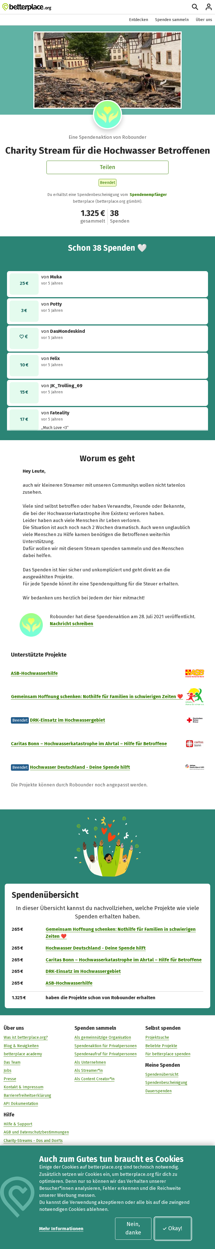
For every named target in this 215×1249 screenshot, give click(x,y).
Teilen (107, 167)
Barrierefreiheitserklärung (27, 1095)
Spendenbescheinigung (166, 1082)
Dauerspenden (158, 1091)
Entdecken (138, 19)
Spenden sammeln (172, 19)
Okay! (175, 1228)
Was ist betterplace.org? (26, 1037)
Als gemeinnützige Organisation (102, 1037)
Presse (10, 1079)
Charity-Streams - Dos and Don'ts (33, 1140)
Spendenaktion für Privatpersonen (105, 1045)
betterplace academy (23, 1054)
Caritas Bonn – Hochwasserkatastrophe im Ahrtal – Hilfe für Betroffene (89, 743)
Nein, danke (133, 1228)
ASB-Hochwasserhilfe (34, 673)
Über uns (204, 19)
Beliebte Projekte (161, 1045)
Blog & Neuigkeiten (21, 1045)
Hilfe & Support (18, 1124)
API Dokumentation (21, 1103)
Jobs (7, 1070)
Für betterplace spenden (167, 1054)
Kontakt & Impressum (23, 1087)
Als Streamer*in (88, 1070)
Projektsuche (157, 1037)
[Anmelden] (208, 6)
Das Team (12, 1062)
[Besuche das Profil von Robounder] (107, 114)
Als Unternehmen (90, 1062)
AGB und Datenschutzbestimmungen (36, 1132)
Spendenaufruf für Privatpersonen (105, 1054)
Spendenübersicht (161, 1074)
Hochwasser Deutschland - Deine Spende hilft (80, 767)
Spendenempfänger (148, 194)
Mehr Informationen (61, 1228)
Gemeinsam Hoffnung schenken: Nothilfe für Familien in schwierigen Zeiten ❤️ (97, 696)
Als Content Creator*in (94, 1079)
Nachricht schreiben (71, 623)
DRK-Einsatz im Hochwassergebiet (67, 720)
